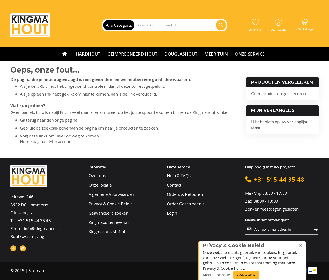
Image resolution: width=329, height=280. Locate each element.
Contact (174, 185)
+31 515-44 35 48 (34, 220)
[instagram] (23, 248)
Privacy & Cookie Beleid (111, 203)
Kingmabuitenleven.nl (109, 222)
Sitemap (36, 270)
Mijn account (61, 141)
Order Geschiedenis (185, 203)
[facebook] (13, 248)
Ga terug (28, 120)
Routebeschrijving (27, 236)
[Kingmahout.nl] (30, 25)
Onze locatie (100, 185)
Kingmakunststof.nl (107, 231)
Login (172, 213)
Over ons (97, 175)
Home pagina (32, 141)
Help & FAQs (179, 175)
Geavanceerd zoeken (108, 213)
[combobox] (180, 25)
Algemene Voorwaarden (111, 194)
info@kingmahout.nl (43, 228)
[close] (300, 245)
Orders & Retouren (185, 194)
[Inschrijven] (316, 229)
